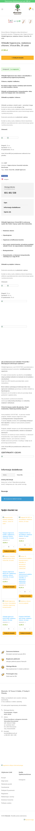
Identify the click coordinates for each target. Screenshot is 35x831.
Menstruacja (4, 167)
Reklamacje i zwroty (7, 797)
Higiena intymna (11, 165)
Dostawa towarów (7, 800)
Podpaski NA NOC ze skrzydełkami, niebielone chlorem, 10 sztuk (25, 534)
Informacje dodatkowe (12, 207)
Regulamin (4, 793)
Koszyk (3, 777)
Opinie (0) (7, 212)
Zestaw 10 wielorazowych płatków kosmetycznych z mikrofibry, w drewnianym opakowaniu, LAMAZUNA (25, 578)
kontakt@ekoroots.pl (10, 733)
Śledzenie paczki (6, 784)
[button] (9, 551)
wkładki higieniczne (20, 170)
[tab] (16, 202)
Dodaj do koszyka (18, 58)
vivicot (6, 170)
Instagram (22, 780)
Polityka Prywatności (8, 790)
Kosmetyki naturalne (22, 165)
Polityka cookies (6, 803)
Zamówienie (5, 787)
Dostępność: (6, 69)
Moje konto (4, 781)
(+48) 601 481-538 (10, 735)
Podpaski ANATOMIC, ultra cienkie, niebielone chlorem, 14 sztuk (25, 618)
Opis (5, 203)
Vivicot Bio (11, 170)
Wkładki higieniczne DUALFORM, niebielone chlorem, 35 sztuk (9, 618)
